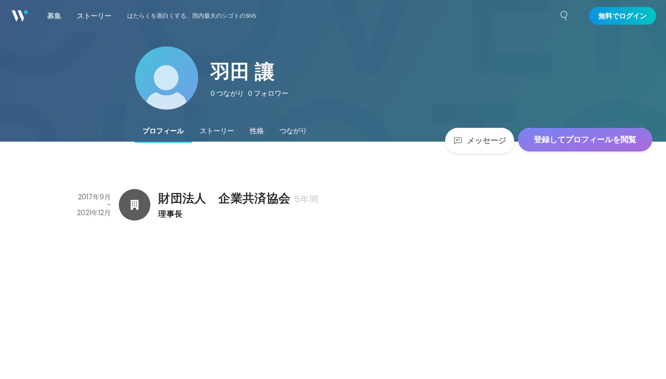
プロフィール (163, 131)
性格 (257, 131)
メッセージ (486, 140)
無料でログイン (622, 16)
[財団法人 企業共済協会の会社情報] (134, 205)
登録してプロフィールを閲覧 (585, 139)
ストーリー (217, 131)
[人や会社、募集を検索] (564, 16)
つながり (293, 131)
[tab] (163, 131)
